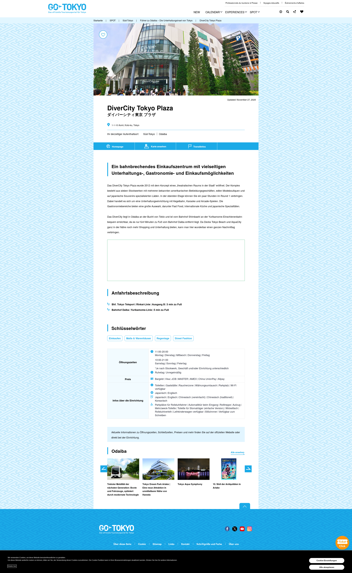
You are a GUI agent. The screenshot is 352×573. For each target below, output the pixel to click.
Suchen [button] (287, 11)
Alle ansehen (237, 452)
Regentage (163, 338)
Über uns (234, 544)
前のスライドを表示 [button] (103, 468)
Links (171, 544)
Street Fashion (183, 338)
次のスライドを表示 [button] (248, 468)
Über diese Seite (122, 544)
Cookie (142, 544)
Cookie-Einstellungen (327, 560)
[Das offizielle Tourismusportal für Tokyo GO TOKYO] (67, 8)
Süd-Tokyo (149, 134)
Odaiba (163, 134)
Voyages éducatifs (271, 3)
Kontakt (185, 544)
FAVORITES (301, 11)
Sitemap (157, 544)
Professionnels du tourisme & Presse (242, 3)
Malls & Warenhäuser (138, 338)
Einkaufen (115, 338)
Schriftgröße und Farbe (209, 544)
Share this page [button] (294, 11)
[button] (213, 12)
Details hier (12, 566)
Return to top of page (244, 506)
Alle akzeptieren (326, 567)
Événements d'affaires (294, 3)
